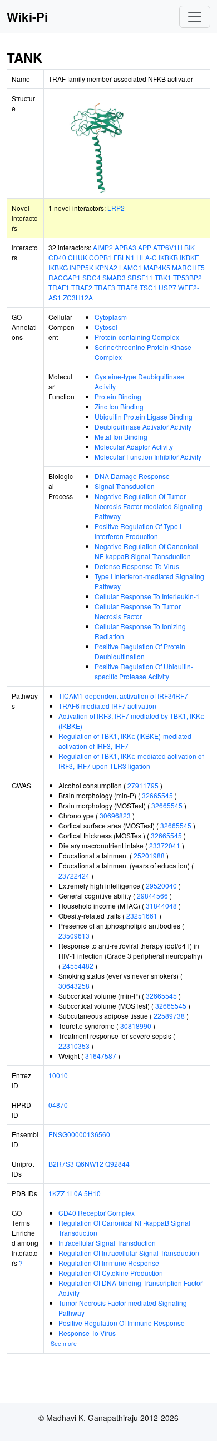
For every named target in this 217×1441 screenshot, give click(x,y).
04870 (58, 1104)
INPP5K (81, 267)
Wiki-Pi (27, 16)
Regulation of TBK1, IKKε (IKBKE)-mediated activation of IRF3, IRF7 (124, 741)
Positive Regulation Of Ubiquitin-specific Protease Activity (144, 671)
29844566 (152, 895)
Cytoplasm (111, 317)
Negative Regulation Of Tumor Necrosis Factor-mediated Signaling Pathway (149, 506)
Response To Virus (87, 1333)
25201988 (149, 855)
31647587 (100, 1055)
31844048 (161, 905)
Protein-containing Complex (137, 337)
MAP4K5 (157, 267)
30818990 (135, 1025)
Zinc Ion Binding (119, 406)
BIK (189, 247)
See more (64, 1343)
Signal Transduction (125, 486)
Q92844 (117, 1163)
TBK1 (163, 277)
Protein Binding (118, 396)
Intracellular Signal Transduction (107, 1242)
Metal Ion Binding (121, 436)
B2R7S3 (61, 1163)
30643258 (74, 985)
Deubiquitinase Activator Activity (143, 426)
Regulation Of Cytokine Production (110, 1272)
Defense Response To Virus (137, 566)
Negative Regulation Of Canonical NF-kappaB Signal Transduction (146, 551)
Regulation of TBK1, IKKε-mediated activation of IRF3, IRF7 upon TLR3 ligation (131, 761)
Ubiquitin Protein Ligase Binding (144, 416)
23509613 (74, 935)
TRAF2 (81, 287)
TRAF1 (59, 287)
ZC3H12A (78, 297)
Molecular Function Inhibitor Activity (148, 456)
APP (144, 247)
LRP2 (116, 208)
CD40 (57, 257)
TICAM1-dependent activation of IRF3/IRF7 (123, 695)
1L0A (74, 1193)
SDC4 (91, 277)
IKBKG (58, 267)
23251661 (141, 915)
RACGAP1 (64, 277)
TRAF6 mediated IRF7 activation (107, 705)
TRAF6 (127, 287)
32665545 (157, 795)
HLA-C (146, 257)
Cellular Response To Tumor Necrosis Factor (138, 611)
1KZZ (56, 1193)
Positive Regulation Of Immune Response (121, 1323)
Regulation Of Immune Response (108, 1262)
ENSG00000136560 (79, 1134)
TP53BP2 (187, 277)
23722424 (74, 875)
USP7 (167, 287)
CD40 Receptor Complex (96, 1212)
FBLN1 (124, 257)
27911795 (143, 785)
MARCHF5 (188, 267)
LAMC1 (130, 267)
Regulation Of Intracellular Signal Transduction (128, 1252)
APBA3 (125, 247)
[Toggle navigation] (194, 17)
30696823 (115, 815)
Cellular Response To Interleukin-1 (147, 596)
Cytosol (106, 327)
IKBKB (168, 257)
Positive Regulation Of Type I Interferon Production (138, 531)
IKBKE (189, 257)
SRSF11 (140, 277)
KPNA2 (106, 267)
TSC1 (148, 287)
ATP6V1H (168, 247)
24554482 (77, 965)
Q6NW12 (89, 1163)
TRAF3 (104, 287)
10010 (58, 1075)
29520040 (161, 885)
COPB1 (100, 257)
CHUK (77, 257)
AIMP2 (103, 247)
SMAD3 (114, 277)
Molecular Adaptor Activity (134, 446)
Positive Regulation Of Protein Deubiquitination (140, 651)
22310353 (74, 1045)
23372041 (164, 845)
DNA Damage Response (132, 476)
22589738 (169, 1015)
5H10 (92, 1193)
